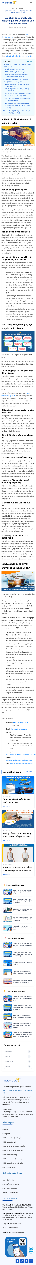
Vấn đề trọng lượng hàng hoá (17, 72)
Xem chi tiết (7, 806)
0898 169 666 (10, 1228)
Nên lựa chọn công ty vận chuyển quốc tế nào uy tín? (17, 112)
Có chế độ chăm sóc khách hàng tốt (19, 93)
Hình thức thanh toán (9, 1167)
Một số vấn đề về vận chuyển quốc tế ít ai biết (17, 66)
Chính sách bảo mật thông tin (12, 1138)
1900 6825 (11, 1224)
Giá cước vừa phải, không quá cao (19, 103)
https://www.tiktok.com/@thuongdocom (19, 760)
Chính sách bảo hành (9, 1142)
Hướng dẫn (6, 1134)
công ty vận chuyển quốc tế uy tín (19, 56)
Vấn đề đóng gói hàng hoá (15, 69)
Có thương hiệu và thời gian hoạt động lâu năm (18, 85)
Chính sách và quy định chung (12, 1159)
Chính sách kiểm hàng (9, 1155)
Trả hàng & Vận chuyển (10, 1192)
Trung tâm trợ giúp (8, 1180)
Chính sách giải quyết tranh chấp (13, 1150)
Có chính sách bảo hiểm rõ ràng (18, 96)
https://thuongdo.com (20, 723)
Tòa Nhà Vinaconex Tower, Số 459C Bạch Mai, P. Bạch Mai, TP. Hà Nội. (17, 1207)
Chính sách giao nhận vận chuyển (13, 1146)
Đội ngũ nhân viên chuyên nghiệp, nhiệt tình (19, 90)
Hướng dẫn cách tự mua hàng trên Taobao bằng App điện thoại (17, 836)
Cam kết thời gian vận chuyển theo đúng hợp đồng (19, 99)
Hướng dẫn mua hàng (9, 1188)
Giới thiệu (5, 1129)
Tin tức (21, 8)
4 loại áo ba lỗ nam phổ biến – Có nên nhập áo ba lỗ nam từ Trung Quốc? (17, 870)
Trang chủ (14, 8)
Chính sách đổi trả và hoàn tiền (12, 1163)
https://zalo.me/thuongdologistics (21, 763)
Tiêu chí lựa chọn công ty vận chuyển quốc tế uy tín (16, 81)
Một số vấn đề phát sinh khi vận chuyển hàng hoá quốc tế (17, 75)
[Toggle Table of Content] (28, 61)
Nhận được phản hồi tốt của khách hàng (19, 106)
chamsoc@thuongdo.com (19, 729)
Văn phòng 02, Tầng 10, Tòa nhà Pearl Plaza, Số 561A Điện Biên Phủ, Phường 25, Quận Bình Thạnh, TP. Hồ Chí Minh (17, 1216)
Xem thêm (30, 771)
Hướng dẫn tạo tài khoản (10, 1184)
